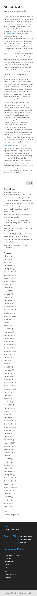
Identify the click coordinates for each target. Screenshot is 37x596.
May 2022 (7, 398)
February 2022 (8, 408)
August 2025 (8, 284)
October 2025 (8, 278)
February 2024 (8, 335)
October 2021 (8, 411)
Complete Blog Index (11, 515)
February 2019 (8, 471)
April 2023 (7, 367)
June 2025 (7, 291)
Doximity (8, 565)
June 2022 (7, 395)
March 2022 (8, 405)
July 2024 (7, 322)
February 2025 (8, 300)
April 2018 (7, 503)
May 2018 (7, 500)
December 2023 (9, 341)
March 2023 (8, 370)
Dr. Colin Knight (20, 593)
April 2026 (7, 262)
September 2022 (9, 389)
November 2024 (9, 310)
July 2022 (7, 392)
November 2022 (9, 383)
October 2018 (8, 484)
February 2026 (8, 265)
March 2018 (8, 506)
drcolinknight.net (26, 539)
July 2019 (7, 455)
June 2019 (7, 459)
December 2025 (9, 272)
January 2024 (8, 338)
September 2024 (9, 316)
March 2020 (8, 440)
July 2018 (7, 494)
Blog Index (23, 542)
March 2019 (8, 468)
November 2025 (9, 275)
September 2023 (9, 351)
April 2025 (7, 294)
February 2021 (8, 417)
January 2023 (8, 376)
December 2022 (9, 379)
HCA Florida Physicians (13, 555)
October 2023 (8, 348)
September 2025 (9, 281)
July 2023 (7, 357)
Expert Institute (10, 574)
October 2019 (8, 452)
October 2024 (8, 313)
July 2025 (7, 288)
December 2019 (9, 446)
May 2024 (7, 326)
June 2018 (7, 497)
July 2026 (7, 256)
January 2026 (8, 269)
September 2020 (9, 427)
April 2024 (7, 329)
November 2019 (9, 449)
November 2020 (9, 424)
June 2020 (7, 436)
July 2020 (7, 433)
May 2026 (7, 259)
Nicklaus (8, 558)
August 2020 (8, 430)
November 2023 (9, 345)
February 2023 (8, 373)
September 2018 (9, 487)
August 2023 (8, 354)
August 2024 (8, 319)
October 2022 (8, 386)
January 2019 (8, 475)
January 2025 (8, 303)
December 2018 (9, 478)
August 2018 (8, 490)
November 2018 (9, 481)
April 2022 (7, 402)
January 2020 (8, 443)
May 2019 (7, 462)
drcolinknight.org (26, 536)
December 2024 (9, 307)
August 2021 (8, 414)
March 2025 (8, 297)
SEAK (7, 571)
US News (8, 568)
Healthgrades (9, 561)
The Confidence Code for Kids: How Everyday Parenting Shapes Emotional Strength (17, 222)
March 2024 (8, 332)
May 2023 (7, 364)
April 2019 (7, 465)
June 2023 (7, 360)
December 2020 (9, 421)
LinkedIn (8, 577)
